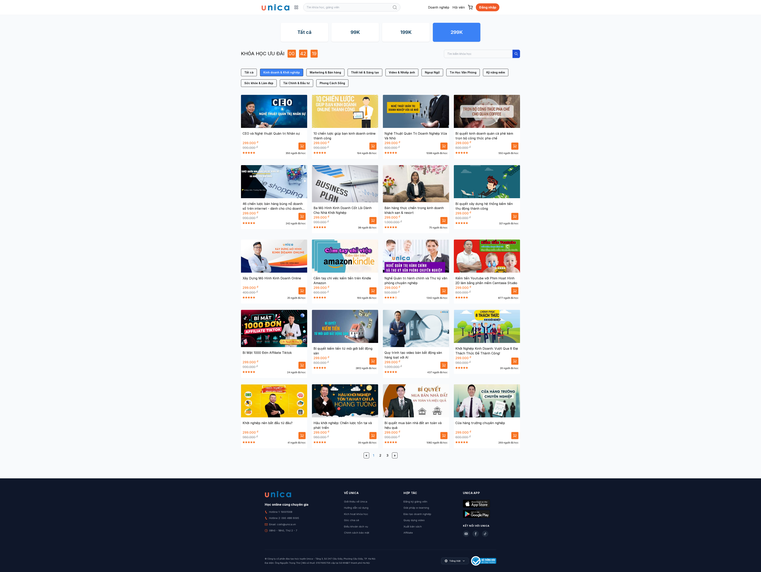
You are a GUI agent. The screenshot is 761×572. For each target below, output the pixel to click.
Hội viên (458, 7)
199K (406, 32)
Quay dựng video (414, 520)
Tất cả (304, 32)
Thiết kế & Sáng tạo (365, 72)
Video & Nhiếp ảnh (402, 72)
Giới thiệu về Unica (355, 501)
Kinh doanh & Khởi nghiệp (281, 72)
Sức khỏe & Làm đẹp (258, 83)
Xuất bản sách (412, 526)
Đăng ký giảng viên (415, 501)
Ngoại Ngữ (432, 72)
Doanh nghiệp (438, 7)
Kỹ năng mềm (495, 72)
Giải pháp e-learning (416, 507)
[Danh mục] (296, 7)
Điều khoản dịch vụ (356, 526)
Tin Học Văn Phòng (463, 72)
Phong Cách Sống (332, 83)
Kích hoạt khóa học (356, 514)
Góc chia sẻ (351, 520)
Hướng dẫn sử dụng (356, 507)
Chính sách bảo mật (356, 532)
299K (456, 32)
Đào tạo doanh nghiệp (417, 514)
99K (355, 32)
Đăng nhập (487, 7)
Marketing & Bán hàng (325, 72)
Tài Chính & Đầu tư (296, 83)
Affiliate (408, 532)
